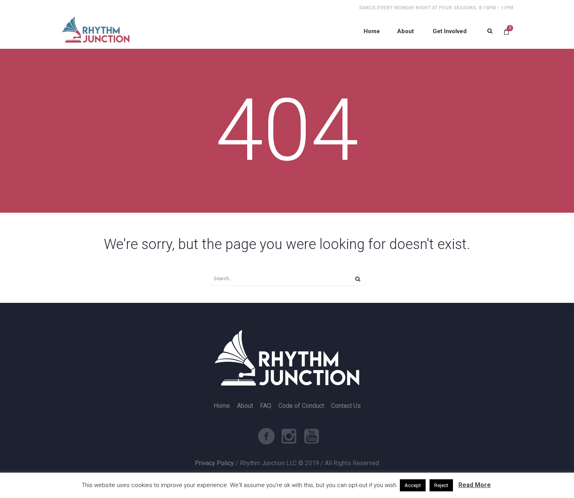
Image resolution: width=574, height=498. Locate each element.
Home (222, 406)
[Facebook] (266, 436)
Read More (474, 485)
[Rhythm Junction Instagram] (289, 436)
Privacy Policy (214, 463)
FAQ (265, 406)
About (245, 406)
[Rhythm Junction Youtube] (311, 436)
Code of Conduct (301, 406)
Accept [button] (413, 485)
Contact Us (346, 406)
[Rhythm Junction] (96, 31)
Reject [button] (441, 485)
